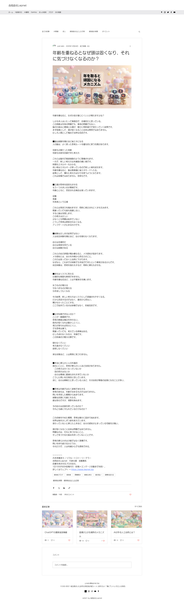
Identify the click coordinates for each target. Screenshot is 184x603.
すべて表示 (138, 506)
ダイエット (106, 31)
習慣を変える (109, 475)
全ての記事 (45, 31)
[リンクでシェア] (69, 488)
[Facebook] (171, 12)
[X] (86, 591)
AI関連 (56, 31)
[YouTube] (174, 12)
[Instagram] (165, 12)
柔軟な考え (88, 475)
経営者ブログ (58, 475)
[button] (139, 31)
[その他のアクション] (130, 46)
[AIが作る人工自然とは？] (126, 519)
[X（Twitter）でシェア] (59, 488)
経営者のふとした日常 (77, 31)
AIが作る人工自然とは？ (124, 532)
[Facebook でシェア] (54, 488)
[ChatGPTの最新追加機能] (57, 519)
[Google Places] (162, 12)
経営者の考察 (93, 31)
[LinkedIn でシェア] (64, 488)
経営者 (69, 475)
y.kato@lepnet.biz (92, 583)
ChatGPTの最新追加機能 (56, 532)
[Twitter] (168, 12)
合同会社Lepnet (18, 5)
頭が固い (98, 475)
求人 (64, 31)
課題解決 (78, 475)
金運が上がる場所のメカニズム (91, 534)
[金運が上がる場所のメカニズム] (92, 519)
